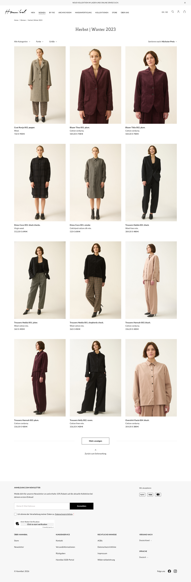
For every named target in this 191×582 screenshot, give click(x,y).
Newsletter (19, 547)
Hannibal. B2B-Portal (65, 560)
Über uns (125, 12)
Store (114, 12)
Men (33, 12)
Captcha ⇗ (48, 527)
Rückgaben (60, 553)
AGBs (100, 540)
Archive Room (64, 12)
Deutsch (142, 557)
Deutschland (144, 540)
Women (42, 12)
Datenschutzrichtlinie (64, 514)
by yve (52, 12)
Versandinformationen (65, 547)
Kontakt (59, 540)
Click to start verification (37, 524)
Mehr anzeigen (95, 441)
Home (16, 20)
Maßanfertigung (83, 12)
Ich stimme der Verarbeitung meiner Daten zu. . (46, 514)
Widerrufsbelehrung (106, 560)
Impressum (102, 553)
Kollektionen (101, 12)
